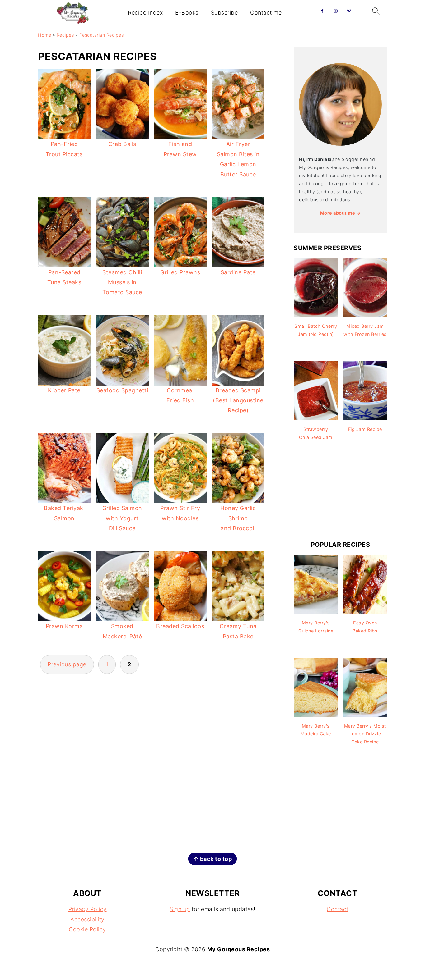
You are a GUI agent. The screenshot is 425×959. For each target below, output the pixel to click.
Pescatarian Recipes (101, 35)
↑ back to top (212, 859)
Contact (337, 909)
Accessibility (87, 919)
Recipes (65, 35)
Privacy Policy (87, 909)
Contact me (266, 12)
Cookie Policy (87, 929)
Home (44, 35)
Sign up (180, 909)
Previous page (67, 664)
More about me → (340, 213)
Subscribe (224, 12)
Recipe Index (145, 12)
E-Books (186, 12)
